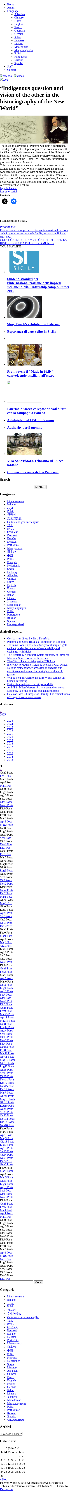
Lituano (18, 43)
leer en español (8, 191)
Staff (10, 66)
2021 (10, 733)
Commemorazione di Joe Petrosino (33, 472)
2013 (10, 759)
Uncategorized (15, 624)
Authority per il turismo (24, 427)
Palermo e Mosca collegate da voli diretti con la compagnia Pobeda (36, 411)
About (10, 7)
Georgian (19, 30)
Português (12, 544)
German (19, 33)
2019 (10, 740)
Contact (11, 69)
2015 (10, 753)
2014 (10, 756)
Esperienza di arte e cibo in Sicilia (31, 331)
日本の (11, 551)
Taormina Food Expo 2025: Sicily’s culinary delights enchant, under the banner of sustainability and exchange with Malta (37, 648)
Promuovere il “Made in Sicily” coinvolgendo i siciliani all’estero (30, 373)
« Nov (3, 1479)
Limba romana (15, 501)
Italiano (11, 504)
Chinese (19, 17)
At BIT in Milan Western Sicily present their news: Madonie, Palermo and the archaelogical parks (36, 689)
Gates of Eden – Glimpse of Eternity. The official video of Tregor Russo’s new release (38, 695)
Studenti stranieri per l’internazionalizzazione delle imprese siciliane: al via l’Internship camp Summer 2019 (38, 285)
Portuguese (20, 56)
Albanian (19, 14)
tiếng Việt (12, 531)
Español (11, 538)
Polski (10, 511)
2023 (10, 727)
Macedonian (21, 46)
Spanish (18, 63)
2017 (10, 746)
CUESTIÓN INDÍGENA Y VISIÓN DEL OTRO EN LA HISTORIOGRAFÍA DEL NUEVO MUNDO (33, 240)
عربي (10, 507)
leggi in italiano (8, 188)
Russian (18, 59)
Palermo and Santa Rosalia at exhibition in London (36, 641)
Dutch (17, 20)
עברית (10, 528)
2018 (10, 743)
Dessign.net (6, 1489)
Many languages (23, 50)
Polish (17, 53)
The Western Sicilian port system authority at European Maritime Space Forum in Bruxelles (38, 656)
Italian (17, 37)
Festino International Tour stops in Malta (30, 684)
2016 (10, 750)
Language (12, 11)
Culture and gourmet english (23, 522)
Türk (10, 525)
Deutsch (12, 541)
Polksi (10, 559)
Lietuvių (12, 572)
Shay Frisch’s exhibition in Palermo (33, 324)
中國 (10, 555)
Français (12, 562)
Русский (12, 535)
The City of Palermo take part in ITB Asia (31, 661)
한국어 (11, 514)
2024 (10, 723)
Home (10, 4)
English (18, 24)
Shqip (10, 568)
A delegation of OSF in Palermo (30, 420)
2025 (3, 714)
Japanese (19, 40)
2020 (10, 737)
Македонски (14, 548)
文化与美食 (14, 518)
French (18, 27)
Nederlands (13, 565)
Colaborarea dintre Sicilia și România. (28, 638)
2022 (10, 730)
